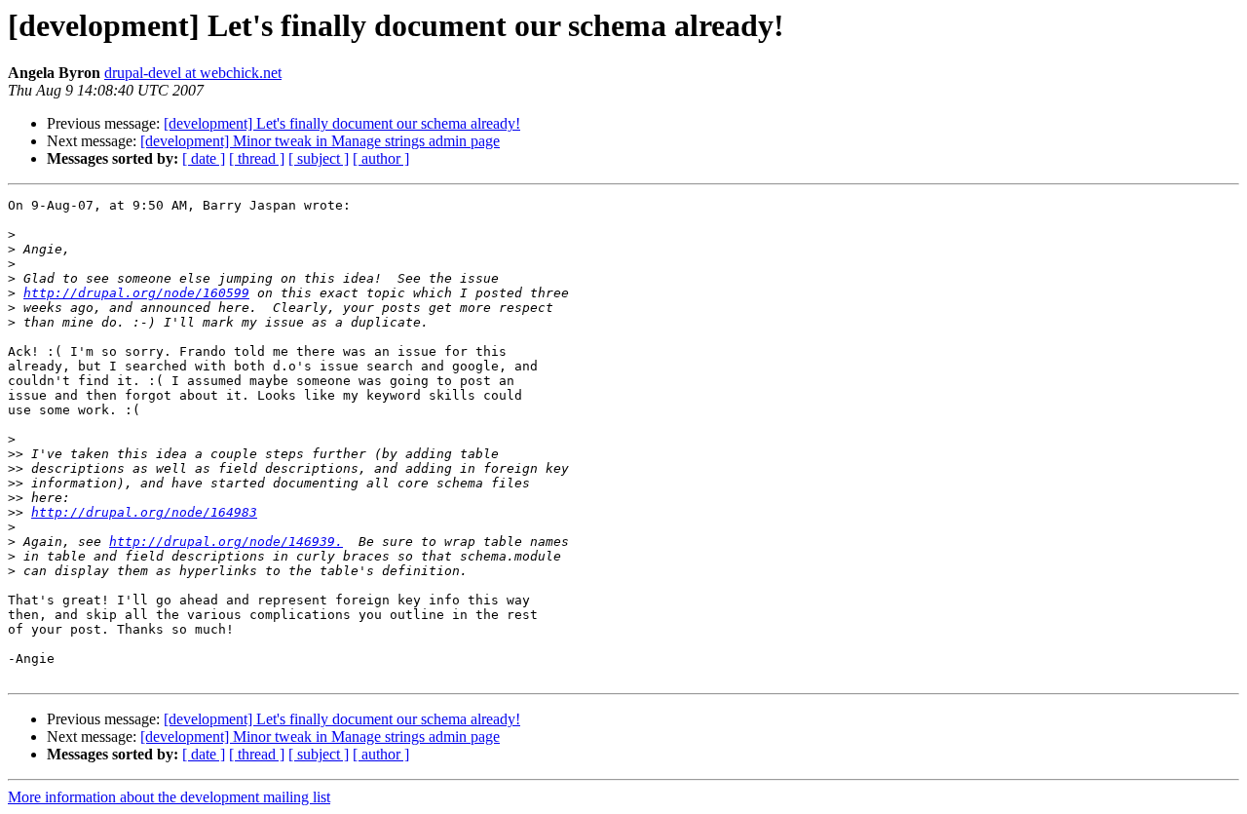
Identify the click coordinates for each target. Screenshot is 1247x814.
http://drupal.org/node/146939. (226, 541)
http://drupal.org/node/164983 (144, 512)
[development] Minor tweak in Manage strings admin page (320, 141)
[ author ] (381, 158)
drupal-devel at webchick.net (193, 72)
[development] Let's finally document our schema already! (342, 123)
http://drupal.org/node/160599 (136, 293)
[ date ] (203, 158)
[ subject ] (318, 158)
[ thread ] (256, 158)
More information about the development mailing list (169, 797)
